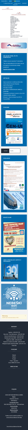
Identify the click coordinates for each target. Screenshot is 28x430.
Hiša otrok (13, 23)
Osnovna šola (13, 26)
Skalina (14, 357)
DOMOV (12, 16)
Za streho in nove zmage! (16, 36)
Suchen (5, 150)
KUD (14, 34)
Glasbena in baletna (15, 32)
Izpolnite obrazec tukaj (9, 69)
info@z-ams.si (17, 3)
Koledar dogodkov (14, 20)
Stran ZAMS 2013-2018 (14, 362)
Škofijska (13, 28)
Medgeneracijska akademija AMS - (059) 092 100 (14, 343)
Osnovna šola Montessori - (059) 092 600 (14, 336)
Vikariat (14, 355)
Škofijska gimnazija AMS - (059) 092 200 (14, 338)
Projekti (14, 359)
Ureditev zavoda (14, 18)
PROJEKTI (15, 4)
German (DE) (4, 1)
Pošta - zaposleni (14, 360)
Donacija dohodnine (15, 21)
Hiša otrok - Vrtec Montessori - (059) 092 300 (14, 334)
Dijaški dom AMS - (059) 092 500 (14, 340)
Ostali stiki (14, 345)
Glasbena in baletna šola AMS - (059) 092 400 (14, 341)
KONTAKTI (24, 3)
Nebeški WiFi (13, 22)
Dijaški (12, 30)
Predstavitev (13, 17)
